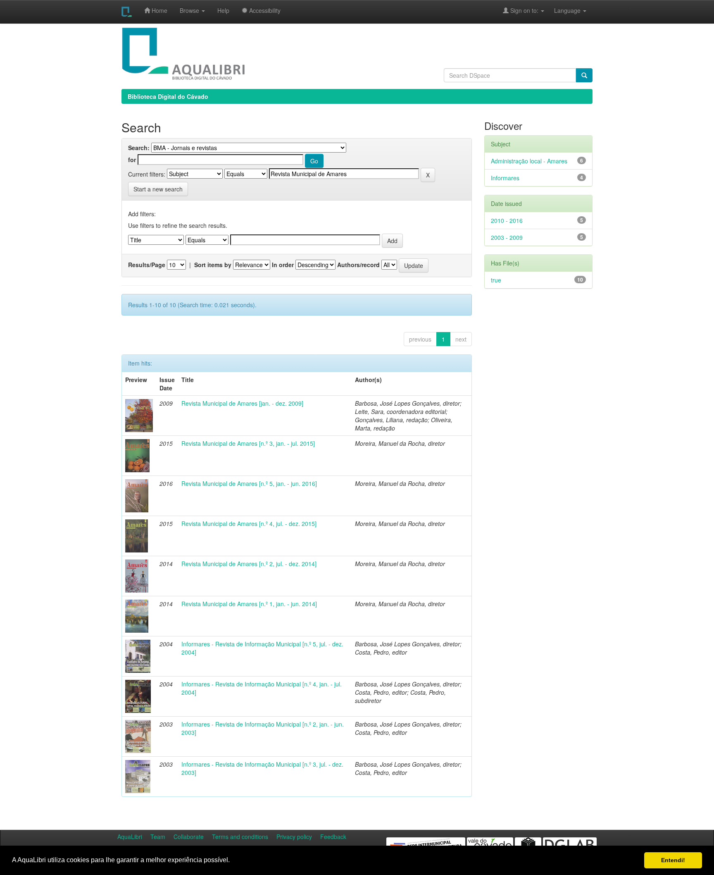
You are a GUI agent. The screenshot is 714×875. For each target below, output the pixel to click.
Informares (505, 178)
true (496, 280)
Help (223, 10)
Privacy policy (294, 836)
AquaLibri (129, 836)
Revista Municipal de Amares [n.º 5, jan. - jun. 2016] (249, 483)
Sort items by (212, 265)
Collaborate (189, 836)
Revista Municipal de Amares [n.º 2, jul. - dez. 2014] (249, 563)
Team (157, 836)
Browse (190, 10)
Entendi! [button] (673, 860)
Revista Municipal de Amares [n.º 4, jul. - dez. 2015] (249, 523)
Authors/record (358, 265)
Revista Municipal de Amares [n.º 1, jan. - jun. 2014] (249, 604)
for (132, 159)
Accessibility (264, 10)
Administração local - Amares (529, 161)
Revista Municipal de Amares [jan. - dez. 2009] (242, 403)
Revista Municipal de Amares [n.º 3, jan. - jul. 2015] (248, 443)
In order (283, 265)
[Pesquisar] (584, 75)
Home (158, 10)
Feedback (333, 836)
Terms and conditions (240, 836)
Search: (139, 147)
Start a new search (158, 189)
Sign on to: (524, 10)
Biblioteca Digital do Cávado (168, 96)
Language (563, 10)
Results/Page (146, 265)
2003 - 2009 (507, 237)
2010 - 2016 (507, 220)
